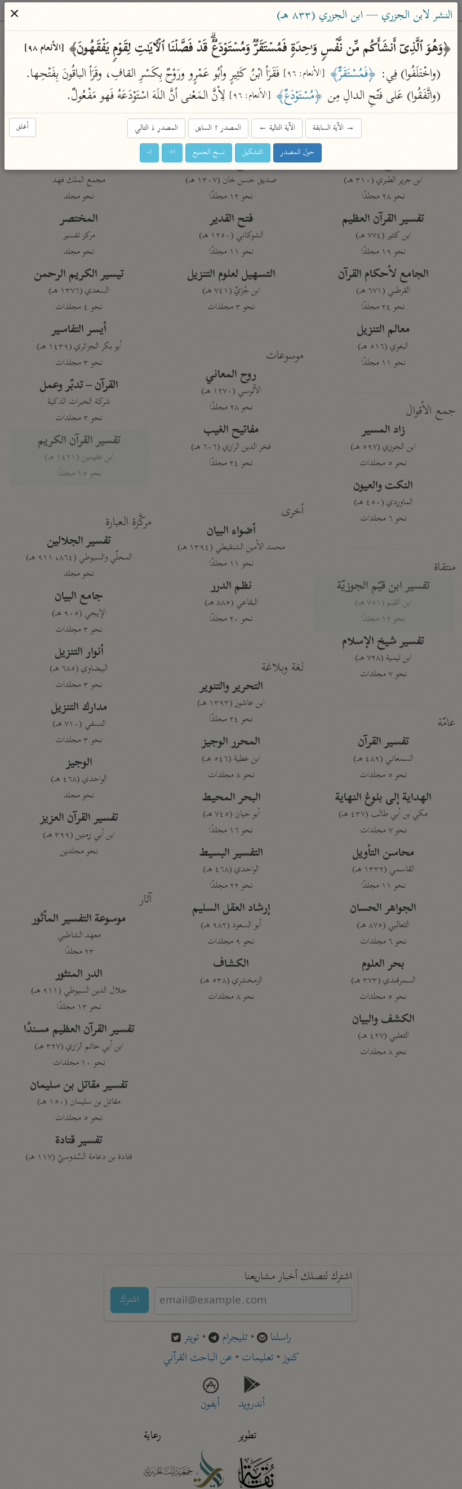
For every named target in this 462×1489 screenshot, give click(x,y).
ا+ (173, 152)
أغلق (23, 127)
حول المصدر (298, 152)
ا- (150, 152)
